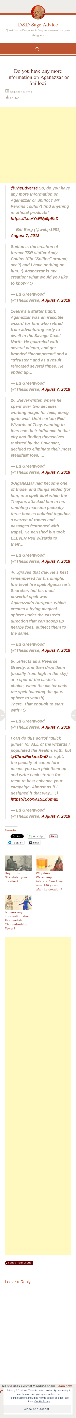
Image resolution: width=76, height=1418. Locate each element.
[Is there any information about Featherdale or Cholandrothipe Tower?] (18, 902)
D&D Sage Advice (38, 24)
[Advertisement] (38, 145)
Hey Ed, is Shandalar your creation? (16, 877)
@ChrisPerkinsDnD (29, 756)
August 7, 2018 (25, 235)
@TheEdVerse (24, 188)
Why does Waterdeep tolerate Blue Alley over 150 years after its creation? (49, 881)
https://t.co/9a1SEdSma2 (34, 799)
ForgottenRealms (19, 1263)
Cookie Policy (42, 1401)
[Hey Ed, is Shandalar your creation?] (18, 863)
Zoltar (15, 98)
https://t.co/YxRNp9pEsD (34, 218)
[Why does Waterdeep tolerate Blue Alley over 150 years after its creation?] (49, 863)
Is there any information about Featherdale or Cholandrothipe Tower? (18, 920)
